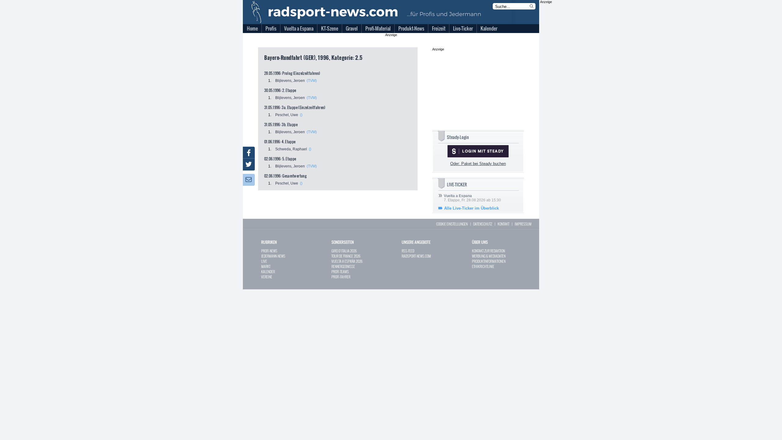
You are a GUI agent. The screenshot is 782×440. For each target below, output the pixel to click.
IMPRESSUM (523, 223)
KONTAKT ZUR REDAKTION (488, 250)
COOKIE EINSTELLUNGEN (452, 223)
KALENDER (268, 271)
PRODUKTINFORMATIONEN (489, 261)
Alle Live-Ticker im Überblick (471, 208)
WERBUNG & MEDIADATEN (489, 255)
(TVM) (312, 81)
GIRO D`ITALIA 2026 (344, 250)
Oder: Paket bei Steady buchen (478, 163)
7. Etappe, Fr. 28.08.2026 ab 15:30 (472, 198)
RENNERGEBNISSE (343, 266)
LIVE (264, 261)
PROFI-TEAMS (340, 271)
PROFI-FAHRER (340, 276)
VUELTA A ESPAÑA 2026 (347, 261)
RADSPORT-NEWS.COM (416, 255)
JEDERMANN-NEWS (273, 255)
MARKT (265, 266)
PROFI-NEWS (269, 250)
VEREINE (266, 276)
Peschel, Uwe (286, 115)
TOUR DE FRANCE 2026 (345, 255)
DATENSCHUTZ (482, 223)
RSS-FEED (408, 250)
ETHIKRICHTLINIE (483, 266)
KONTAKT (503, 223)
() (301, 115)
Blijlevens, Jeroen (290, 81)
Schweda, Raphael (291, 149)
